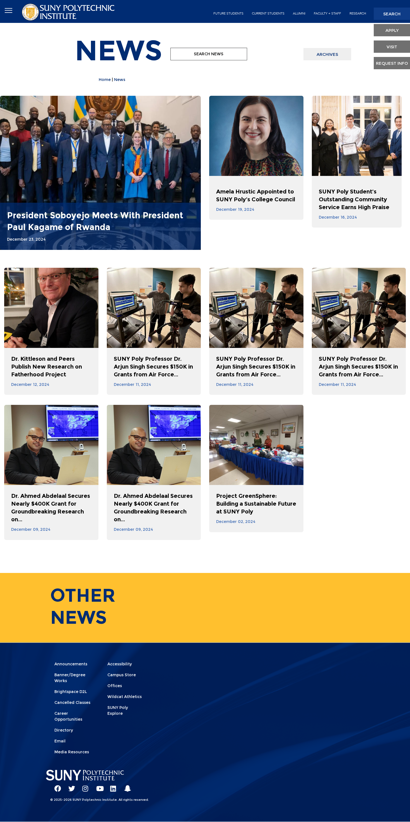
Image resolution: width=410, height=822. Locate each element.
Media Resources (71, 751)
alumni (299, 13)
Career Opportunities (68, 716)
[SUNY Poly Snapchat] (125, 786)
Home (105, 79)
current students (268, 13)
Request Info (392, 63)
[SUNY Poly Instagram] (83, 786)
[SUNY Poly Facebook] (55, 786)
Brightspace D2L (70, 691)
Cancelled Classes (72, 702)
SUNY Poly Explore (117, 710)
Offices (114, 685)
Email (60, 741)
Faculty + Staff (327, 13)
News (119, 79)
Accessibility (119, 663)
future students (228, 13)
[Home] (69, 11)
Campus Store (121, 674)
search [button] (392, 13)
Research (357, 13)
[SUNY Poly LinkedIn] (111, 786)
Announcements (70, 663)
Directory (63, 730)
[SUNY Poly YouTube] (97, 786)
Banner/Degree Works (69, 677)
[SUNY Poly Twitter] (69, 786)
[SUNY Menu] (8, 10)
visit (392, 46)
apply (392, 30)
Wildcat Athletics (124, 696)
